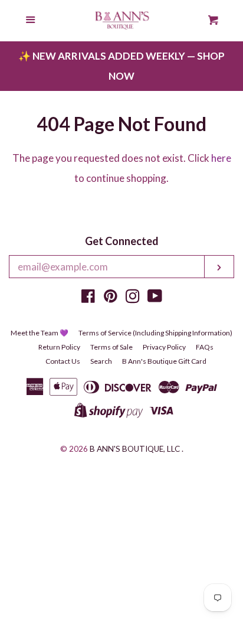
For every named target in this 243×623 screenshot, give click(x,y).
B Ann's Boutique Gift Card (164, 361)
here (221, 158)
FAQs (205, 347)
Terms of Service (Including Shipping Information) (155, 332)
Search (101, 361)
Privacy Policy (164, 347)
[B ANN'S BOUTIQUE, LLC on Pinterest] (110, 298)
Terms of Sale (111, 347)
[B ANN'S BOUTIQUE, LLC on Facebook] (88, 298)
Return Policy (59, 347)
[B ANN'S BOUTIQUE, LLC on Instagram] (133, 298)
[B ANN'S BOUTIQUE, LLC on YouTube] (154, 298)
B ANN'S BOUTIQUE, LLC (135, 449)
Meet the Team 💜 (39, 332)
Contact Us (62, 361)
